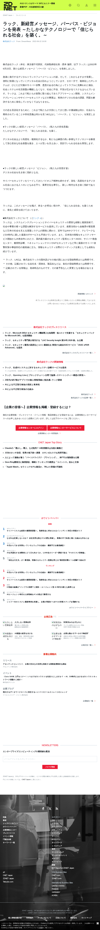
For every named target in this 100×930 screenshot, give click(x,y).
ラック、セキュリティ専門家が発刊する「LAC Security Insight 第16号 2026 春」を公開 (44, 340)
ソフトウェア (57, 833)
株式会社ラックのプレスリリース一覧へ (77, 353)
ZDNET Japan (7, 15)
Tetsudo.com (8, 882)
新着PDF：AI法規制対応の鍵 (32, 7)
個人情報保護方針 (15, 918)
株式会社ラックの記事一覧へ (82, 398)
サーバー (55, 836)
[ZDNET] (10, 5)
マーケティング (58, 852)
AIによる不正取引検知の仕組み (19, 389)
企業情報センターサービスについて (65, 428)
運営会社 (73, 918)
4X (4, 872)
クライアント (57, 827)
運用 (53, 849)
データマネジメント (59, 855)
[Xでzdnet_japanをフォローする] (50, 808)
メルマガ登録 (50, 767)
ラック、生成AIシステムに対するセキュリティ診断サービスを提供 (35, 368)
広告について (61, 918)
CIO (53, 820)
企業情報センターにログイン (31, 428)
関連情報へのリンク (85, 294)
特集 (4, 817)
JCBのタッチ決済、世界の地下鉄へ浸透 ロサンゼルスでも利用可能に (36, 453)
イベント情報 (8, 836)
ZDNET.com (56, 878)
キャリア (55, 858)
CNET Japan (26, 779)
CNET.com (56, 875)
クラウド (55, 823)
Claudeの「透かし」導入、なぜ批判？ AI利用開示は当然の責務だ (34, 448)
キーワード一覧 (9, 842)
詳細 (41, 928)
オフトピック (57, 862)
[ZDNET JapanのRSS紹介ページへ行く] (56, 808)
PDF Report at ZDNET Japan (63, 868)
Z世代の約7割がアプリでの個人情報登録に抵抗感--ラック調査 (33, 380)
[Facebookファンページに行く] (43, 808)
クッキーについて (44, 918)
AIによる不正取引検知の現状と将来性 (22, 385)
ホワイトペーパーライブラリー (81, 608)
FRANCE (55, 889)
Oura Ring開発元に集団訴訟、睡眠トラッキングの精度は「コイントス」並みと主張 (42, 462)
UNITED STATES (58, 886)
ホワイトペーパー (10, 827)
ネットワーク (57, 842)
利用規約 (29, 918)
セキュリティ (57, 830)
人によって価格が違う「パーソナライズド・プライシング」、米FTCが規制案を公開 (42, 457)
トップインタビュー (10, 823)
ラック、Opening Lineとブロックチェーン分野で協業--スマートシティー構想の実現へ (45, 375)
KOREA (54, 895)
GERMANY (56, 892)
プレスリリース (21, 15)
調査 (53, 865)
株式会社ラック (9, 41)
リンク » (37, 218)
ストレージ (56, 839)
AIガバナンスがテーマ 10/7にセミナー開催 (37, 3)
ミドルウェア (57, 846)
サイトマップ (86, 918)
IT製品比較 (7, 839)
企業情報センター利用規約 (48, 433)
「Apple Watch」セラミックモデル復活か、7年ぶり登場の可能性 (34, 467)
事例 (4, 820)
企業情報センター (10, 830)
